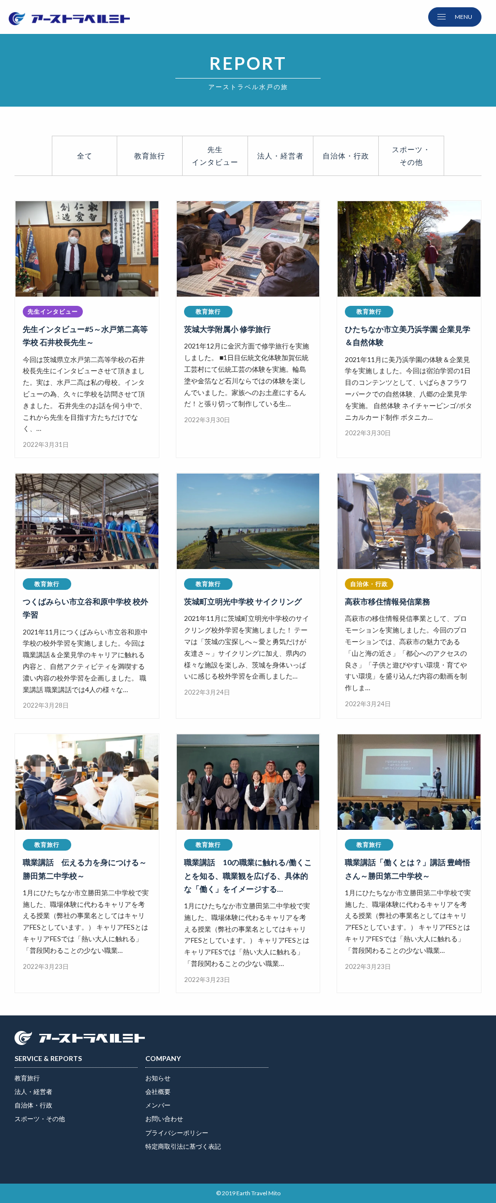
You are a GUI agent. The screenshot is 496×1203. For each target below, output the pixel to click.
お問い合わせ (164, 1119)
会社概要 (157, 1091)
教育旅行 (149, 155)
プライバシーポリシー (176, 1133)
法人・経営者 (33, 1091)
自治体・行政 (33, 1105)
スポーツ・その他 (40, 1119)
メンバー (157, 1105)
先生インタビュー (215, 155)
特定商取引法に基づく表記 (183, 1146)
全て (85, 155)
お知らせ (157, 1078)
